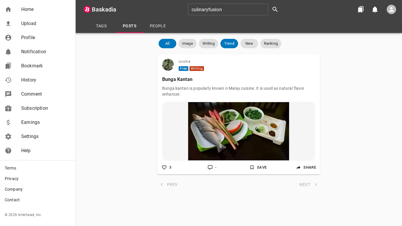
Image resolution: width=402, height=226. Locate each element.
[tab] (101, 26)
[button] (37, 9)
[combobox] (235, 9)
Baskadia (104, 9)
